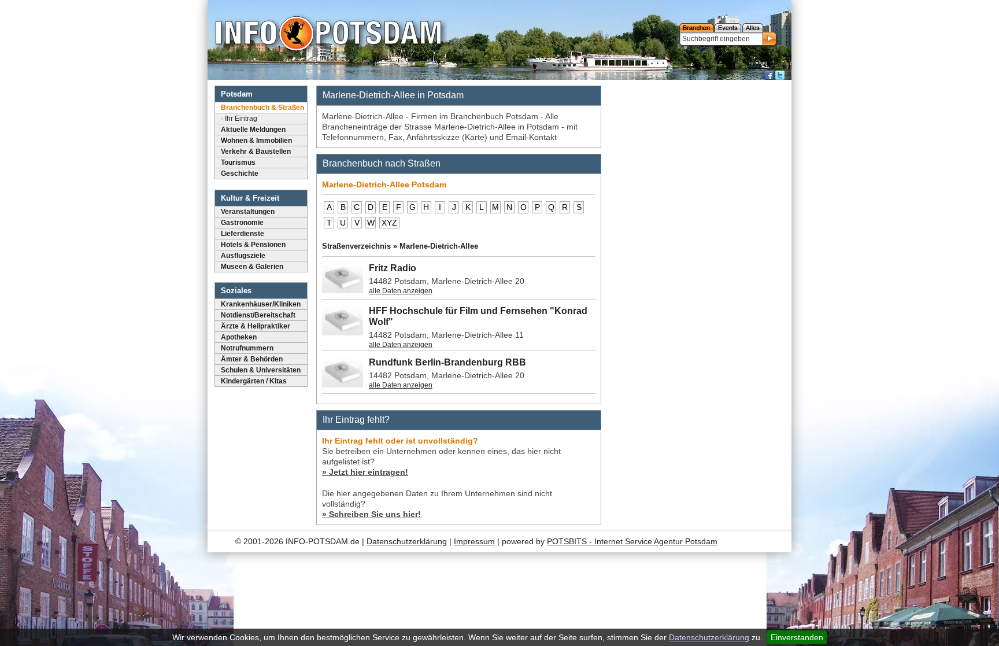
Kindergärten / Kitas (254, 381)
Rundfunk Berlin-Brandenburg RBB (447, 362)
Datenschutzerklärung (709, 637)
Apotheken (239, 337)
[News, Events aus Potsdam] (328, 34)
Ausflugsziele (243, 256)
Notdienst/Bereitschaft (258, 315)
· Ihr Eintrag (239, 119)
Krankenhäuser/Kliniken (261, 304)
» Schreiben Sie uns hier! (371, 514)
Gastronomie (242, 223)
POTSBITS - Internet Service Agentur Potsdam (632, 541)
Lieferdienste (242, 234)
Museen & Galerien (252, 267)
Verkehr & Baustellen (256, 151)
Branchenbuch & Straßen (262, 108)
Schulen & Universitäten (261, 370)
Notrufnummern (247, 348)
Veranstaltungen (248, 212)
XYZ (389, 222)
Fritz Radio (392, 268)
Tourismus (238, 162)
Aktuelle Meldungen (253, 129)
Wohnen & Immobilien (256, 140)
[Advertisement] (698, 257)
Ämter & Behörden (252, 359)
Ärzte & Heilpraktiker (255, 326)
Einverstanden (797, 637)
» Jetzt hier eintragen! (365, 472)
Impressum (474, 541)
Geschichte (239, 173)
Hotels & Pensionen (253, 245)
